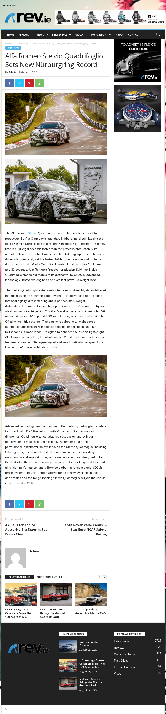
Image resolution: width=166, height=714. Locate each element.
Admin (12, 72)
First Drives (59, 34)
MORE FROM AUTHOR (49, 577)
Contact (133, 34)
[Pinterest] (29, 83)
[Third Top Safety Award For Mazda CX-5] (91, 594)
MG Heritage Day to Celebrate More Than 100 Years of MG (19, 613)
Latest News (21, 43)
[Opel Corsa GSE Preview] (68, 646)
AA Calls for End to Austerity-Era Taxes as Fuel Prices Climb (27, 529)
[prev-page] (99, 577)
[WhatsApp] (39, 83)
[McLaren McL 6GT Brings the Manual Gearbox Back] (56, 594)
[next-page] (104, 577)
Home (10, 34)
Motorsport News (124, 654)
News (40, 34)
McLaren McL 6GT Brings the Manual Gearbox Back (52, 613)
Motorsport (99, 34)
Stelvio (32, 233)
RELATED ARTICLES (19, 577)
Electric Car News (125, 667)
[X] (19, 83)
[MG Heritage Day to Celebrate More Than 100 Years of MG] (21, 594)
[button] (158, 34)
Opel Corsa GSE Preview (88, 643)
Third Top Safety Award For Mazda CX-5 (90, 611)
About (120, 34)
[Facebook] (9, 83)
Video (79, 34)
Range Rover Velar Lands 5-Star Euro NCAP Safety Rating (84, 529)
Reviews (24, 34)
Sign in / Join (8, 5)
